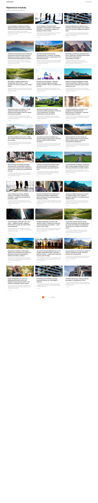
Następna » (53, 297)
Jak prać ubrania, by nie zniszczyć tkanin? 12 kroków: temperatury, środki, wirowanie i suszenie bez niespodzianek (78, 252)
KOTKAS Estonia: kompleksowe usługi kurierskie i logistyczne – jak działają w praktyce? (47, 280)
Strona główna (88, 1)
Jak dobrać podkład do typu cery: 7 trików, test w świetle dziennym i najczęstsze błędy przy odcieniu (20, 138)
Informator (9, 2)
